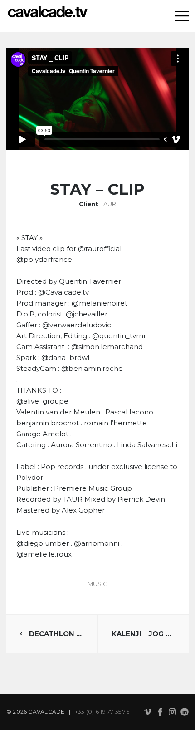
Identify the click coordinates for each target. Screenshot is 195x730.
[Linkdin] (184, 713)
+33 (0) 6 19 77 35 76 (102, 711)
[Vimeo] (147, 712)
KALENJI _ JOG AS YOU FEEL (143, 633)
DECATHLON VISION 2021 (56, 633)
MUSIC (97, 583)
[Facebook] (160, 713)
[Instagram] (172, 712)
